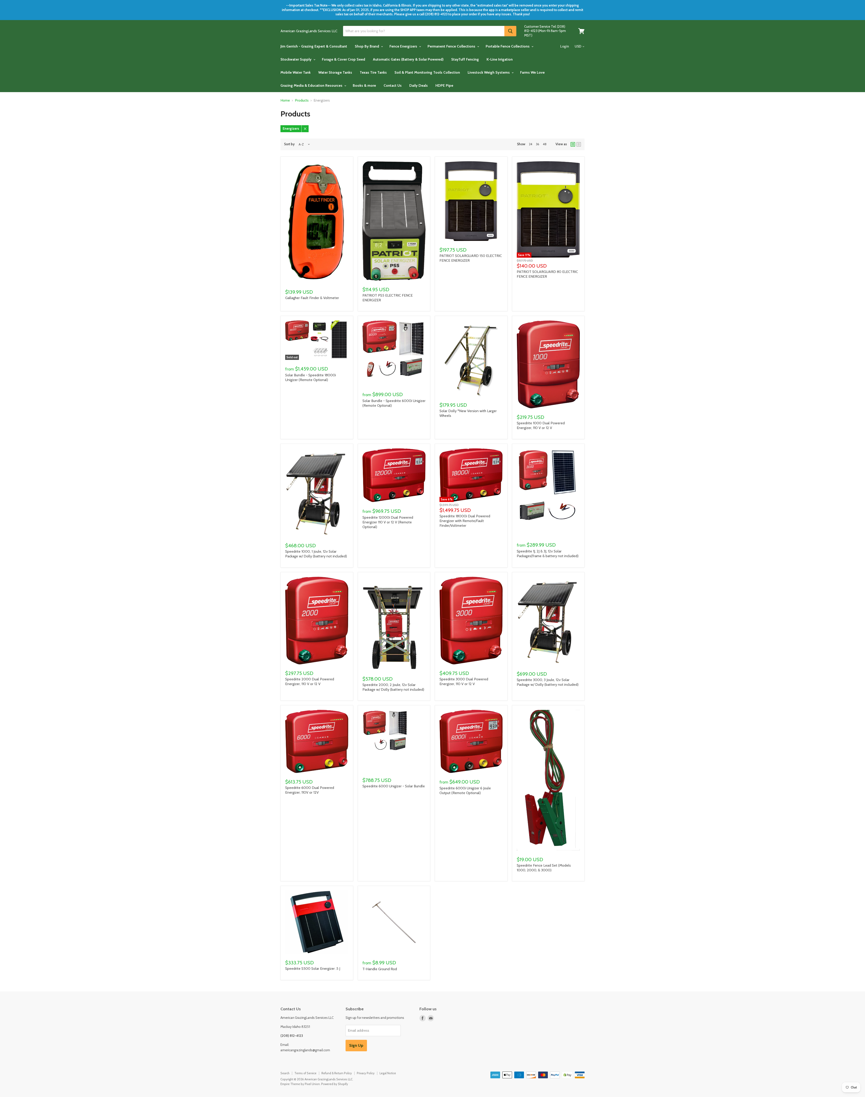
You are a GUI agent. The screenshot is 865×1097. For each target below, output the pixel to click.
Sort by (289, 144)
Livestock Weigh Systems (489, 72)
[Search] (510, 31)
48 (544, 144)
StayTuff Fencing (465, 59)
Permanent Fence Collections (452, 46)
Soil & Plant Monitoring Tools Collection (427, 72)
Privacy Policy (366, 1073)
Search (284, 1073)
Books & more (364, 85)
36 (537, 144)
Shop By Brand (367, 46)
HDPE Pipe (444, 85)
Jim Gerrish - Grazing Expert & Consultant (313, 46)
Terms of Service (305, 1073)
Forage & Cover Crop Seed (343, 59)
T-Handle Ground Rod (379, 969)
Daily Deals (418, 85)
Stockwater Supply (296, 59)
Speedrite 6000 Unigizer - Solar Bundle (393, 786)
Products (302, 100)
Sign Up (356, 1045)
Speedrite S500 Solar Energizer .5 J (312, 968)
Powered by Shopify (334, 1084)
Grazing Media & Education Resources (311, 85)
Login (564, 46)
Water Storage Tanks (335, 72)
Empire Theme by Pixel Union (300, 1084)
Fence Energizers (403, 46)
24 (530, 144)
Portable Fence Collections (508, 46)
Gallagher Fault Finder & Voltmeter (312, 298)
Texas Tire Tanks (373, 72)
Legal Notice (388, 1073)
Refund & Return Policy (336, 1073)
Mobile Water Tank (295, 72)
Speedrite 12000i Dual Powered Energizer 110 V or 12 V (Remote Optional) (387, 522)
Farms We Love (532, 72)
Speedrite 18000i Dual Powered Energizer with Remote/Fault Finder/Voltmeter (464, 521)
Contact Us (393, 85)
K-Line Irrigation (500, 59)
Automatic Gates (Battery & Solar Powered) (408, 59)
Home (285, 100)
